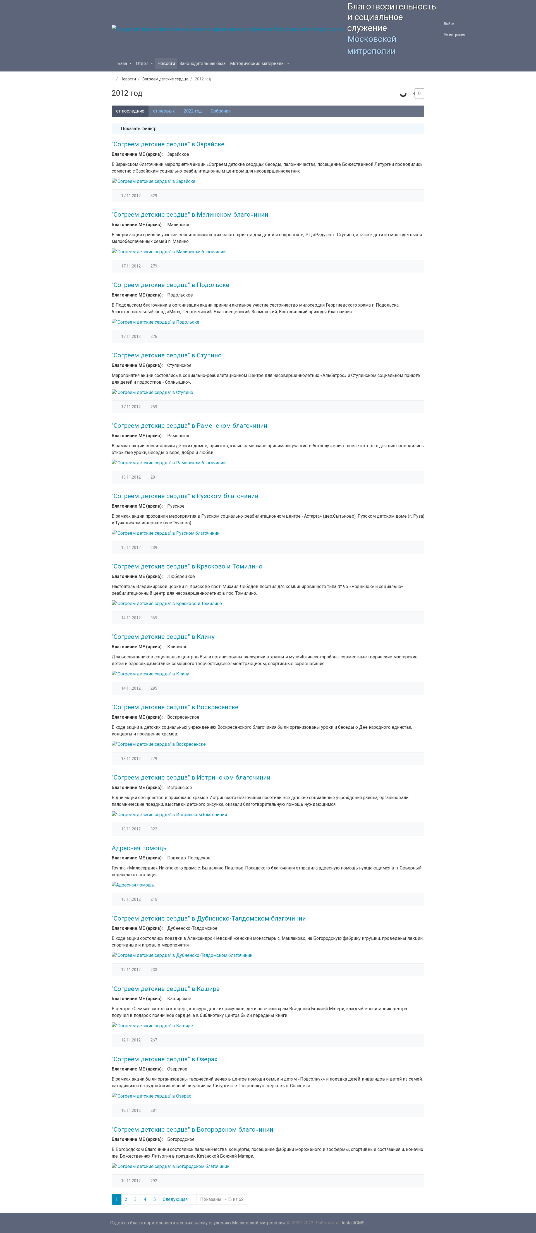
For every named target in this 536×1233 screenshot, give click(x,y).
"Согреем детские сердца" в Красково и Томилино (187, 566)
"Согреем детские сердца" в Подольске (170, 284)
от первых (164, 111)
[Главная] (112, 79)
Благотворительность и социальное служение (391, 17)
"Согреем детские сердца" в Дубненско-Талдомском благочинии (209, 918)
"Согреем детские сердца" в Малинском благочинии (190, 214)
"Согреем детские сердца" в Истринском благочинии (191, 777)
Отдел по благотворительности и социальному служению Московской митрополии (197, 1222)
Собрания (221, 111)
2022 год (193, 111)
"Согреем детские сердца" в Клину (163, 636)
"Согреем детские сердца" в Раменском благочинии (189, 425)
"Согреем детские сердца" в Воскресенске (175, 707)
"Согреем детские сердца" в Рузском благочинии (185, 496)
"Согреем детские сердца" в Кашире (166, 988)
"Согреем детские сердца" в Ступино (167, 355)
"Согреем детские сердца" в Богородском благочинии (192, 1129)
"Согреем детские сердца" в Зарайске (168, 144)
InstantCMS (353, 1222)
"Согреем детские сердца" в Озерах (164, 1059)
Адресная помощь (139, 848)
